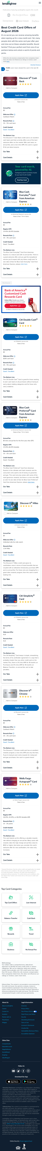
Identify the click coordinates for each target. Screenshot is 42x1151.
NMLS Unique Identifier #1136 (15, 1123)
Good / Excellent (8, 129)
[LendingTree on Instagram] (28, 1071)
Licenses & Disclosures (27, 1025)
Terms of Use (25, 1022)
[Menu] (40, 2)
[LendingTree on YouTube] (13, 1071)
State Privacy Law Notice (28, 1014)
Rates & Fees (21, 101)
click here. (24, 264)
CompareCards (6, 1043)
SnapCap (4, 1055)
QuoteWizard (6, 1052)
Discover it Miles (29, 503)
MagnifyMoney (6, 1049)
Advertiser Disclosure (35, 65)
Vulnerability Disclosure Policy (29, 1031)
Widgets (4, 1022)
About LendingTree (7, 1005)
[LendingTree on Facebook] (23, 1071)
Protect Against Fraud (26, 1141)
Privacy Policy (25, 1008)
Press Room (5, 1019)
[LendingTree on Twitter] (18, 1071)
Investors (4, 1014)
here (24, 976)
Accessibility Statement (27, 1033)
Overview (24, 1005)
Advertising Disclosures (27, 1019)
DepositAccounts (7, 1046)
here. (8, 61)
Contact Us (5, 1011)
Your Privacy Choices (27, 1011)
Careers (4, 1008)
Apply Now (19, 95)
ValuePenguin (6, 1057)
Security (23, 1017)
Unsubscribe (24, 1028)
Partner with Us (6, 1017)
